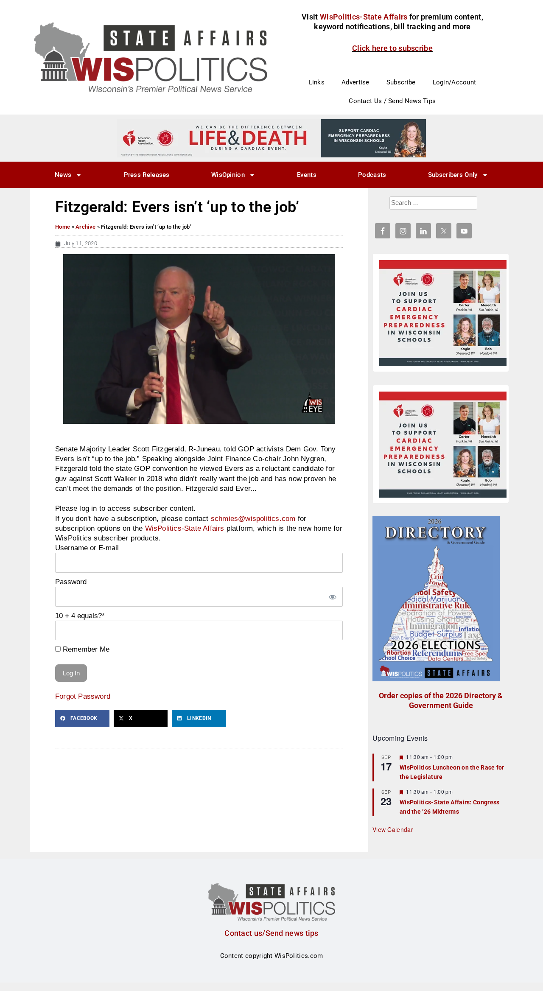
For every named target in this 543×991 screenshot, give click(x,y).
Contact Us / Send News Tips (392, 101)
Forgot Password (82, 696)
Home (62, 227)
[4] (271, 138)
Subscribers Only (453, 175)
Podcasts (372, 175)
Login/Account (454, 82)
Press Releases (147, 175)
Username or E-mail (87, 547)
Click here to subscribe (392, 48)
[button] (82, 718)
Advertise (355, 82)
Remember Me (85, 649)
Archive (85, 227)
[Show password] (332, 597)
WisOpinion (228, 175)
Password (71, 581)
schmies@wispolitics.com (253, 518)
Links (317, 82)
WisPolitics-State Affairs (184, 528)
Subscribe (401, 82)
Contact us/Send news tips (271, 933)
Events (306, 175)
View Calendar (392, 829)
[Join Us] (443, 313)
